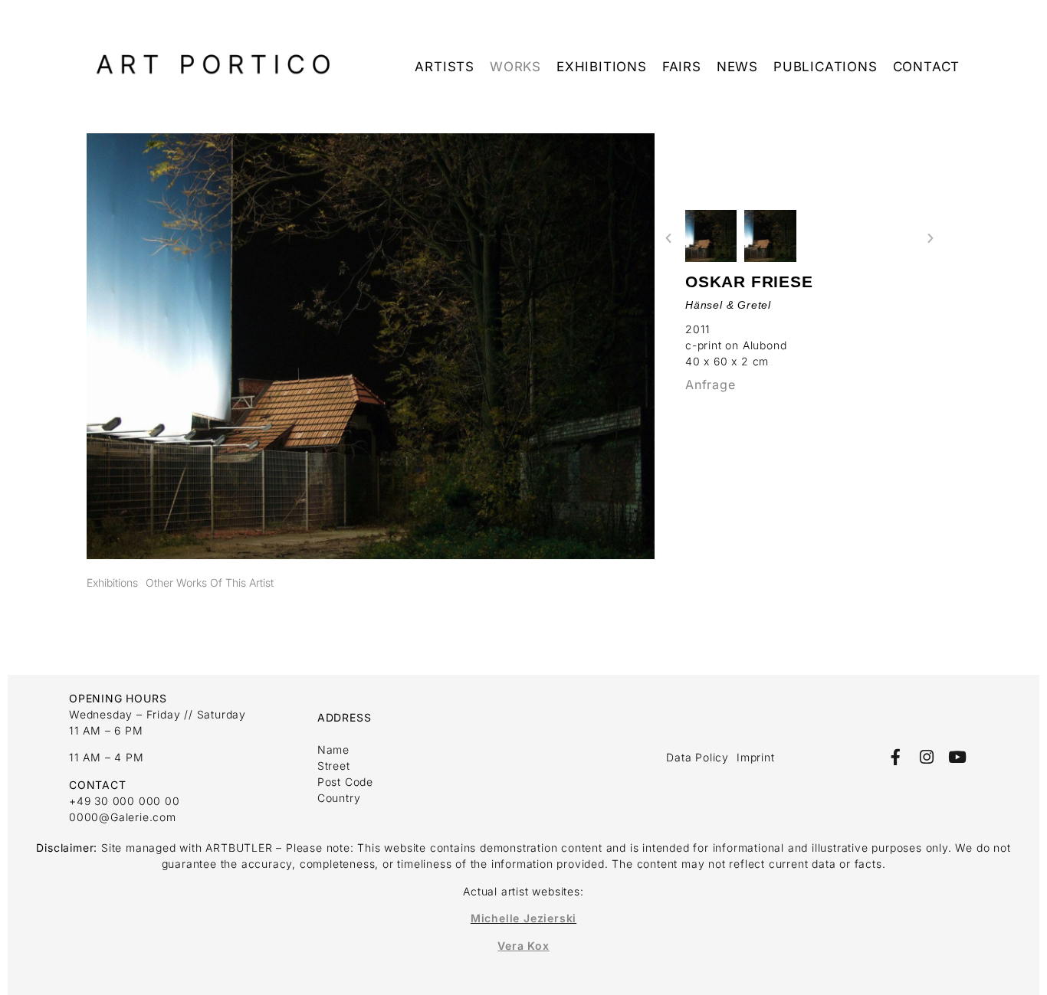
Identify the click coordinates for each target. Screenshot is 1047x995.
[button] (668, 238)
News (737, 66)
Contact (926, 66)
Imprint (756, 757)
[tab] (112, 582)
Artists (444, 66)
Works (515, 66)
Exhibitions (601, 66)
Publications (825, 66)
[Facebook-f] (896, 757)
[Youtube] (958, 757)
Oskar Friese (749, 281)
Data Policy (697, 757)
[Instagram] (926, 757)
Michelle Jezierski (523, 918)
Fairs (681, 66)
